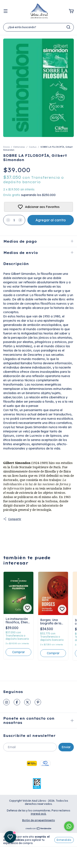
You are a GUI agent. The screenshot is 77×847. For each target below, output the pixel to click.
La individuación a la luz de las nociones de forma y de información (37, 484)
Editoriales (19, 146)
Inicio (6, 146)
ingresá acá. (38, 813)
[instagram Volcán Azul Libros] (6, 702)
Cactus (33, 146)
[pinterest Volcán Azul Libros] (38, 702)
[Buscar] (68, 27)
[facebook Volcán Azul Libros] (17, 702)
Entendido (64, 839)
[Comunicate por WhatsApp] (69, 826)
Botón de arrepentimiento (38, 820)
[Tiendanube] (38, 829)
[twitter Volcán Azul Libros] (27, 702)
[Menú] (5, 11)
